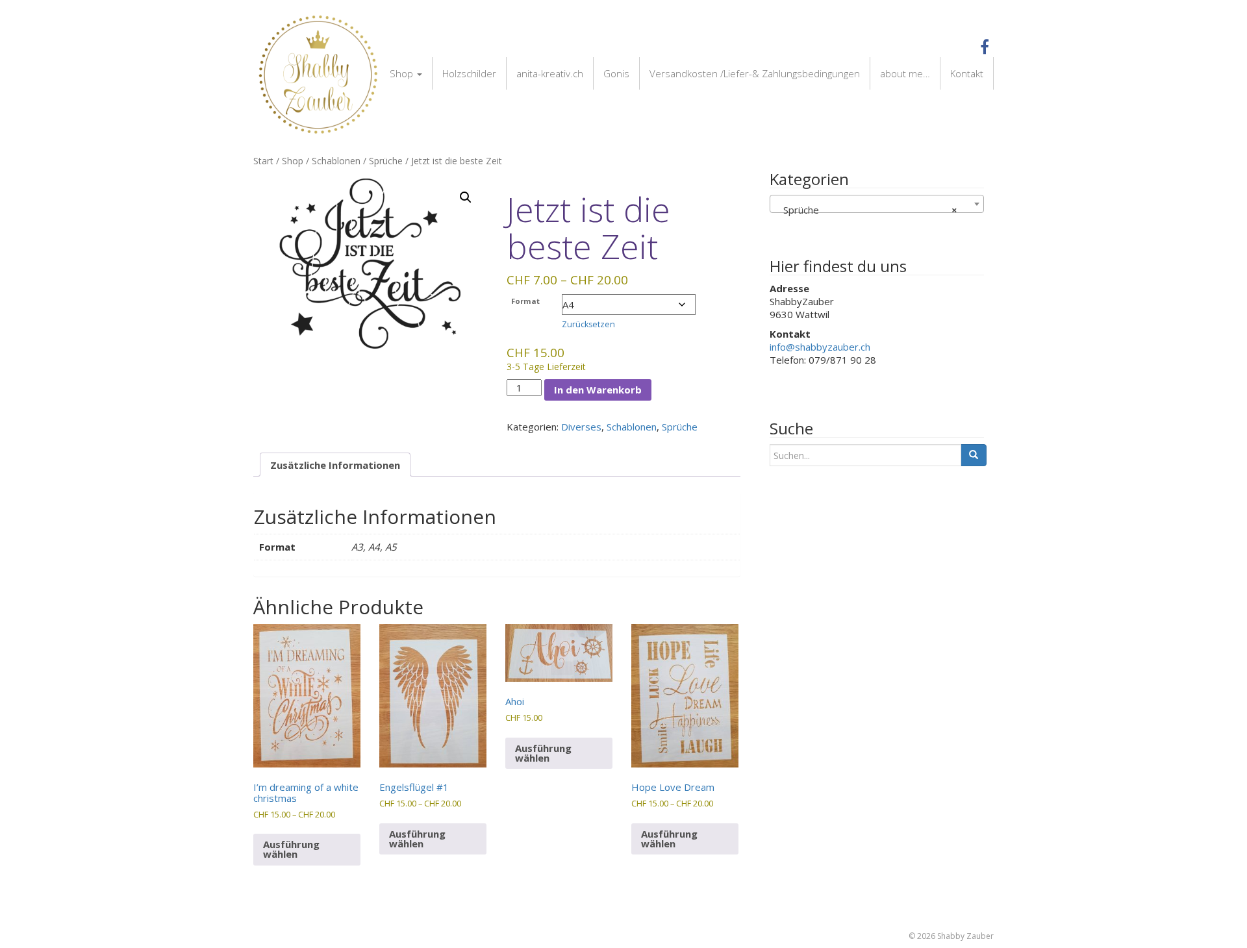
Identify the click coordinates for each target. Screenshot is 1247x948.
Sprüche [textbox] (866, 209)
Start (263, 161)
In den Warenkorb (598, 389)
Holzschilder (469, 73)
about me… (905, 73)
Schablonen (336, 161)
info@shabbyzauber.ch (820, 346)
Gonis (616, 73)
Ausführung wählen (291, 849)
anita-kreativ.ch (549, 73)
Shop (403, 73)
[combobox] (877, 204)
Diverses (581, 426)
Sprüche (386, 161)
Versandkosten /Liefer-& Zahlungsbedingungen (754, 73)
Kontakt (966, 73)
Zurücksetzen (588, 324)
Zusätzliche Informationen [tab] (335, 464)
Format (525, 301)
